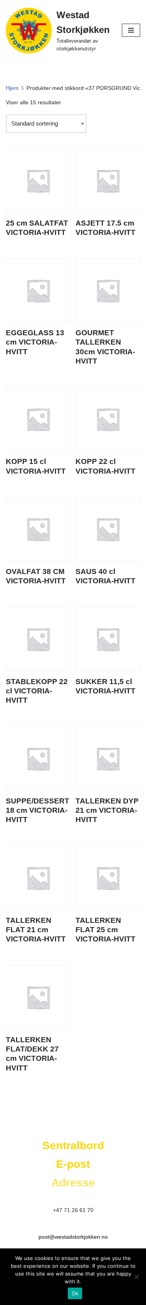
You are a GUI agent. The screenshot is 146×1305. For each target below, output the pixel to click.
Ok (75, 1293)
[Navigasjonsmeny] (131, 30)
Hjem (12, 88)
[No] (136, 1277)
